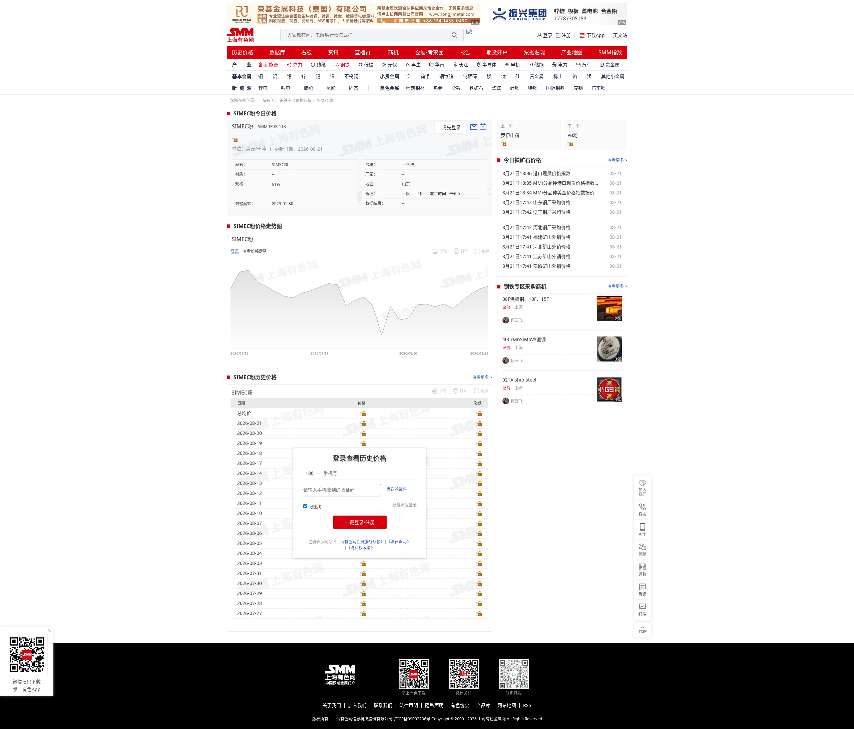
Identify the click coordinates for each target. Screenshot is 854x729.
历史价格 (242, 52)
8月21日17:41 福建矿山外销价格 (536, 237)
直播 (361, 52)
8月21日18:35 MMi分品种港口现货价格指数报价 (550, 183)
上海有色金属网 (492, 719)
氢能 (331, 88)
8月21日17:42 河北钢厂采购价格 (536, 227)
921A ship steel (519, 380)
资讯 (333, 52)
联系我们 (383, 705)
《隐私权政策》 (361, 548)
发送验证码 (397, 489)
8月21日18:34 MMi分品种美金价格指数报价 (548, 192)
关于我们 (331, 705)
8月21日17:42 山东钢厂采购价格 (536, 202)
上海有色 (266, 100)
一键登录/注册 (360, 522)
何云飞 (517, 320)
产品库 (483, 705)
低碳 (365, 64)
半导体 (486, 64)
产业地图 (571, 52)
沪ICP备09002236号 (411, 719)
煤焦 (496, 88)
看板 (306, 52)
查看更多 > (482, 377)
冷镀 (456, 88)
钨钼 (425, 76)
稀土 (558, 76)
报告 (465, 52)
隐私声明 (434, 705)
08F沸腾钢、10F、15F (525, 299)
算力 (294, 64)
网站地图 (506, 705)
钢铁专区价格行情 (296, 100)
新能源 (268, 64)
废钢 (578, 88)
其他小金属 (612, 76)
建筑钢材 (415, 88)
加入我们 (357, 705)
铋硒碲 (470, 76)
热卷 (438, 88)
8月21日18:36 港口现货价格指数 (536, 173)
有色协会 (460, 705)
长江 (460, 64)
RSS (527, 705)
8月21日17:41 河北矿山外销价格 (536, 246)
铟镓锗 (446, 76)
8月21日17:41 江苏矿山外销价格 (536, 256)
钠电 (285, 88)
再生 (413, 64)
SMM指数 (610, 52)
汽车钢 (598, 88)
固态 (353, 88)
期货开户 (497, 52)
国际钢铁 (555, 88)
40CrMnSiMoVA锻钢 (524, 339)
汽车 (583, 64)
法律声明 (408, 705)
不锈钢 (351, 76)
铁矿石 (476, 88)
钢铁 (342, 64)
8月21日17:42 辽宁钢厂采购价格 (536, 212)
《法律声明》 (399, 542)
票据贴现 (534, 52)
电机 (512, 64)
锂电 (263, 88)
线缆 (318, 64)
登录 (235, 251)
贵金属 (609, 64)
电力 (559, 64)
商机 (393, 52)
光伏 (389, 64)
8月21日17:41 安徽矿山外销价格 (536, 266)
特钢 (532, 88)
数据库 (277, 52)
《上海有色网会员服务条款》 (358, 542)
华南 (436, 64)
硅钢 (514, 88)
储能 (536, 64)
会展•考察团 (429, 52)
